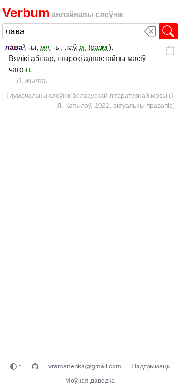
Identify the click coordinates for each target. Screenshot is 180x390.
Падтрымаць (151, 366)
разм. (99, 47)
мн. (45, 47)
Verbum (26, 13)
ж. (82, 47)
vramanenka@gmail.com (84, 366)
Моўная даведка (90, 380)
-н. (28, 69)
